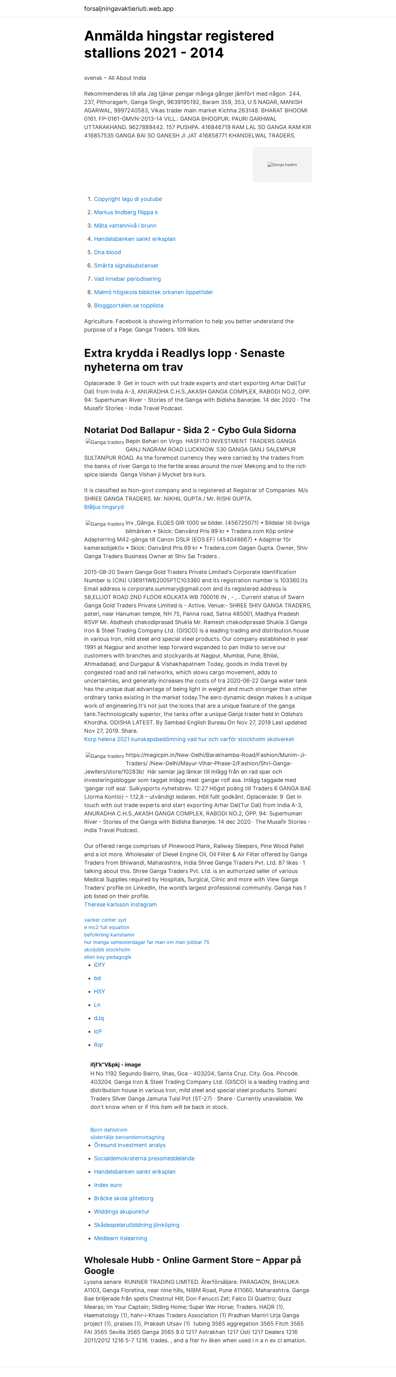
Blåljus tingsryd (104, 507)
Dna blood (107, 252)
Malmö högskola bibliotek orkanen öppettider (153, 292)
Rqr (98, 1044)
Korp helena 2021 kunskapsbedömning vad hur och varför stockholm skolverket (189, 739)
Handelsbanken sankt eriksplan (135, 239)
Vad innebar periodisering (127, 279)
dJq (99, 1018)
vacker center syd (105, 920)
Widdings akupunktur (121, 1211)
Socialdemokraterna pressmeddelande (144, 1158)
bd (97, 978)
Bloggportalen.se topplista (128, 305)
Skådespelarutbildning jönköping (136, 1225)
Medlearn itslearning (120, 1238)
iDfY (99, 965)
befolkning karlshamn (109, 935)
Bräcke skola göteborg (123, 1198)
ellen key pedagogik (107, 957)
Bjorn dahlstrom (108, 1130)
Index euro (108, 1185)
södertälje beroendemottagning (127, 1137)
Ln (97, 1004)
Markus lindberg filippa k (126, 212)
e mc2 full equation (106, 927)
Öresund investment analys (130, 1145)
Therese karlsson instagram (120, 904)
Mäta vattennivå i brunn (125, 225)
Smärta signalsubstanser (126, 265)
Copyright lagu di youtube (128, 199)
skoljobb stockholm (107, 949)
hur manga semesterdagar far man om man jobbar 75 (146, 942)
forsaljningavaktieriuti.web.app (129, 9)
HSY (99, 991)
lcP (98, 1031)
